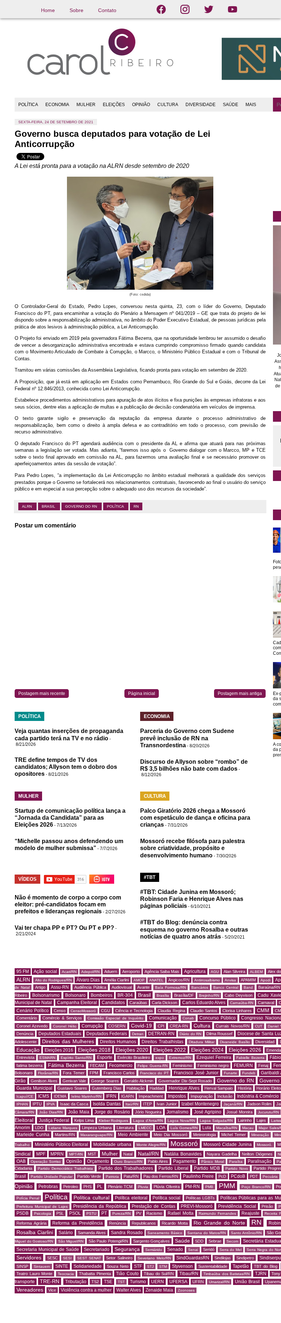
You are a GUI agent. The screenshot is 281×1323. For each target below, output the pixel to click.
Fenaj (263, 1065)
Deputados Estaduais (60, 1033)
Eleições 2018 (94, 1050)
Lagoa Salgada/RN (216, 1121)
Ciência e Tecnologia (134, 1010)
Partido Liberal (173, 1168)
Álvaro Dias (88, 979)
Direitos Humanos (118, 1041)
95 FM (22, 971)
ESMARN (47, 1058)
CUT (258, 1026)
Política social (166, 1197)
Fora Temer (74, 1073)
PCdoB (238, 1176)
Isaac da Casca (74, 1104)
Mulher (110, 1154)
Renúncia (117, 1223)
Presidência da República (99, 1206)
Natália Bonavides (183, 1154)
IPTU (37, 1104)
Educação (28, 1050)
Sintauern (42, 1266)
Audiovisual (122, 987)
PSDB (22, 1213)
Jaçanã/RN (233, 1104)
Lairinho (245, 1120)
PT (104, 1213)
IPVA (50, 1104)
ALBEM (256, 972)
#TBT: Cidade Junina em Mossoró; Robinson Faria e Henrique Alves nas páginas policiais (191, 899)
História (244, 1088)
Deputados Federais (106, 1033)
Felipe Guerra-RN (152, 1066)
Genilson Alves (44, 1081)
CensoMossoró (83, 1011)
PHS (87, 1186)
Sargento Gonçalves (151, 1241)
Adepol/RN (90, 972)
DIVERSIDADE (201, 104)
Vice (52, 1290)
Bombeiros (101, 995)
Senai (193, 1250)
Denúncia (24, 1033)
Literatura (125, 1127)
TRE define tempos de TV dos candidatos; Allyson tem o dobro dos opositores (66, 767)
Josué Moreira (239, 1112)
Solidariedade (88, 1266)
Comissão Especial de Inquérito (115, 1018)
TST (121, 1282)
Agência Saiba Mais (162, 971)
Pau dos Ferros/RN (160, 1176)
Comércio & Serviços (62, 1018)
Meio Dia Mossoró (170, 1134)
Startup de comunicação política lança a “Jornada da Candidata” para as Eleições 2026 (70, 818)
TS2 (95, 1281)
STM (163, 1266)
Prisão (267, 1206)
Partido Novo (236, 1168)
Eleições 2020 (132, 1050)
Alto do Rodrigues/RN (53, 980)
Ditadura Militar (201, 1042)
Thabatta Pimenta (95, 1273)
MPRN (57, 1154)
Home (48, 10)
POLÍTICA (28, 104)
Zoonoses (186, 1290)
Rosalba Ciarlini (34, 1232)
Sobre (76, 10)
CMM (263, 1010)
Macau (248, 1128)
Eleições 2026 (245, 1050)
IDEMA (60, 1096)
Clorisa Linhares (237, 1010)
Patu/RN (131, 1176)
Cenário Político (32, 1010)
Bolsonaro (75, 995)
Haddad (157, 1088)
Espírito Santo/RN (76, 1058)
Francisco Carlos (119, 1073)
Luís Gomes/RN (184, 1128)
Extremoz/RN (180, 1058)
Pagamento (184, 1161)
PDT (254, 1176)
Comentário (26, 1018)
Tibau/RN (188, 1273)
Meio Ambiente (133, 1134)
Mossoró (184, 1143)
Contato (107, 10)
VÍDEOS (27, 879)
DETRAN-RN (161, 1033)
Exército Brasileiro (133, 1057)
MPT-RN (76, 1154)
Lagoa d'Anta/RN (148, 1121)
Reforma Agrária (31, 1223)
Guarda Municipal (34, 1088)
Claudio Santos (203, 1010)
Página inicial (141, 693)
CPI (161, 1026)
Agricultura (195, 971)
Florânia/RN (48, 1073)
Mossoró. (264, 1145)
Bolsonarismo (46, 995)
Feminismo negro (213, 1065)
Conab (188, 1018)
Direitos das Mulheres (68, 1041)
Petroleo (70, 1186)
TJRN (260, 1273)
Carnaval (266, 1002)
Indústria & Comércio (258, 1096)
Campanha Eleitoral (77, 1002)
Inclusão (224, 1096)
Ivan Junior (166, 1104)
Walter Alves (128, 1290)
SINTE (61, 1266)
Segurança (127, 1249)
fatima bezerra (29, 1065)
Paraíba (236, 1161)
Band (248, 987)
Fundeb (248, 1073)
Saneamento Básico (164, 1233)
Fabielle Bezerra (250, 1058)
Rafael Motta (181, 1213)
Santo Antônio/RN (246, 1233)
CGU (105, 1010)
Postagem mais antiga (240, 693)
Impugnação (202, 1096)
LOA (161, 1127)
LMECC (145, 1128)
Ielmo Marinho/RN (86, 1096)
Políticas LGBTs (200, 1198)
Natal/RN (148, 1154)
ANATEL (156, 980)
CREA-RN (179, 1026)
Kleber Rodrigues (113, 1121)
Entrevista (25, 1057)
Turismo (138, 1281)
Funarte (230, 1073)
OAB (21, 1161)
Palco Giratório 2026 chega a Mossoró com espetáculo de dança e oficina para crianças (195, 818)
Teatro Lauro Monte (34, 1273)
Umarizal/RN (219, 1282)
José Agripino (207, 1112)
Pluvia (143, 1187)
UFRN (198, 1281)
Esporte (104, 1057)
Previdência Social (237, 1206)
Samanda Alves (92, 1232)
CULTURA (167, 104)
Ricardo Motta (175, 1223)
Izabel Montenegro (200, 1103)
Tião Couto (127, 1273)
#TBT (150, 877)
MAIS (251, 104)
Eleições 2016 (59, 1050)
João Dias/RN (51, 1112)
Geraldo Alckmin (138, 1081)
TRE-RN (49, 1281)
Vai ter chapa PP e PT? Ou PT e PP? (64, 928)
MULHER (85, 104)
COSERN (116, 1026)
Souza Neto (117, 1266)
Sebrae (215, 1241)
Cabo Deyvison (238, 995)
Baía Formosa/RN (170, 987)
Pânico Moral (212, 1161)
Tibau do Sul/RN (159, 1273)
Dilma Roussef (219, 1033)
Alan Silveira (234, 971)
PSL (60, 1213)
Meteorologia (204, 1134)
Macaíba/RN (226, 1128)
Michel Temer (233, 1134)
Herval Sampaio (219, 1088)
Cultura (202, 1026)
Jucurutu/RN (268, 1112)
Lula (206, 1127)
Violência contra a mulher (86, 1290)
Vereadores (29, 1290)
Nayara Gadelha (222, 1154)
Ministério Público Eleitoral (62, 1144)
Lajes (261, 1120)
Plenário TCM (120, 1186)
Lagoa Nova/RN (181, 1121)
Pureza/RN (121, 1213)
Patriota (112, 1176)
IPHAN (22, 1104)
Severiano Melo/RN (154, 1258)
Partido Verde (89, 1176)
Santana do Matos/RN (206, 1233)
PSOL (75, 1213)
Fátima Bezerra (66, 1065)
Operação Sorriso (46, 1161)
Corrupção (92, 1026)
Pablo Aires (158, 1161)
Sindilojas (222, 1258)
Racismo (154, 1213)
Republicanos (144, 1223)
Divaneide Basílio (235, 1042)
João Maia (78, 1112)
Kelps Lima (84, 1120)
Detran (137, 1034)
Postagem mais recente (41, 693)
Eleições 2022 (169, 1050)
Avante (143, 987)
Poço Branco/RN (255, 1187)
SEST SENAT (89, 1258)
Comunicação (163, 1018)
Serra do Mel (231, 1250)
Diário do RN (190, 1034)
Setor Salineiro (119, 1258)
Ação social (45, 971)
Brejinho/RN (209, 995)
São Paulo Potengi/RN (108, 1241)
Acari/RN (69, 972)
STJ (150, 1266)
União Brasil (247, 1281)
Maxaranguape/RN (96, 1135)
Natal (127, 1154)
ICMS (43, 1096)
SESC (52, 1258)
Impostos (177, 1096)
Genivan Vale (74, 1081)
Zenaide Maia (159, 1290)
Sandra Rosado (127, 1232)
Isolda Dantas (106, 1103)
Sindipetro (245, 1258)
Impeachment (151, 1096)
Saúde (182, 1241)
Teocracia (66, 1274)
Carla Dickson (164, 1002)
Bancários (199, 987)
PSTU (91, 1213)
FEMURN (243, 1065)
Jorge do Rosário (112, 1112)
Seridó (208, 1249)
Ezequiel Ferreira (213, 1057)
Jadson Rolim (259, 1104)
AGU (215, 972)
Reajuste (250, 1213)
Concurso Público (217, 1018)
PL (99, 1186)
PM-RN (192, 1186)
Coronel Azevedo (32, 1026)
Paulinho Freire (198, 1176)
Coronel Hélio (64, 1026)
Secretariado (96, 1249)
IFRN (111, 1096)
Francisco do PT (154, 1073)
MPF (40, 1154)
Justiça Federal (54, 1120)
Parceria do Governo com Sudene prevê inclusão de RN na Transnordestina (187, 738)
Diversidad (264, 1042)
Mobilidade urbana (112, 1144)
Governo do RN (81, 506)
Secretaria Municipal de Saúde (47, 1249)
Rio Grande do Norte (219, 1223)
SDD (199, 1241)
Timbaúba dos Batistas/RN (226, 1274)
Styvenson (182, 1266)
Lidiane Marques (63, 1128)
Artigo (40, 987)
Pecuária (270, 1176)
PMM (227, 1185)
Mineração (260, 1135)
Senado (175, 1249)
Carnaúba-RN (241, 1003)
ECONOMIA (57, 104)
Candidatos (113, 1002)
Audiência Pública (90, 987)
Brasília (163, 995)
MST (92, 1154)
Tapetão (241, 1266)
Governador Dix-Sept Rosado (185, 1081)
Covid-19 (141, 1026)
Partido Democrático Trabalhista (65, 1168)
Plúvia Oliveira (167, 1186)
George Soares (105, 1081)
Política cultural (91, 1197)
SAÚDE (230, 104)
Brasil (49, 506)
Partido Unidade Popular (51, 1176)
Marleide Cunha (32, 1134)
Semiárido (153, 1250)
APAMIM (248, 980)
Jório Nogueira (148, 1112)
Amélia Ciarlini (116, 980)
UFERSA (178, 1281)
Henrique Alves (184, 1088)
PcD (222, 1176)
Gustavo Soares (72, 1088)
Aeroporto (131, 971)
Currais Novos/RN (233, 1026)
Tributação (75, 1281)
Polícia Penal (27, 1198)
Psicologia (42, 1213)
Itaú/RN (131, 1104)
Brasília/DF (184, 995)
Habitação (136, 1088)
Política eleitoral (131, 1197)
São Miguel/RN (71, 1241)
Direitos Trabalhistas (162, 1041)
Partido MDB (207, 1168)
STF (138, 1266)
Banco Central (225, 987)
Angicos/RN (179, 980)
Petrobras (48, 1186)
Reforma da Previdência (77, 1223)
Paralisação (259, 1161)
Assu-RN (60, 987)
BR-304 (125, 995)
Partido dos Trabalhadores (125, 1168)
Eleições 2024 (207, 1050)
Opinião (74, 1161)
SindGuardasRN (192, 1257)
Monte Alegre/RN (150, 1145)
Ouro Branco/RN (128, 1161)
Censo (59, 1010)
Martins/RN (65, 1134)
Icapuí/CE (24, 1096)
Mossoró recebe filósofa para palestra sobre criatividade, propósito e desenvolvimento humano (192, 848)
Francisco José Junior (196, 1072)
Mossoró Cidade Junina (227, 1144)
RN (136, 506)
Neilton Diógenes (257, 1154)
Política (116, 506)
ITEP (147, 1104)
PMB (209, 1187)
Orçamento (98, 1161)
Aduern (110, 971)
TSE (108, 1281)
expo (160, 1058)
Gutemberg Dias (106, 1088)
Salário (66, 1232)
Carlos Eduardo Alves (203, 1002)
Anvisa (230, 980)
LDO (39, 1127)
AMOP (139, 980)
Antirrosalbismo (207, 980)
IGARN (127, 1096)
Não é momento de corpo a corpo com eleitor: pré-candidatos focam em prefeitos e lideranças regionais (68, 904)
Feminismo (182, 1065)
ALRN (27, 506)
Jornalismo (177, 1112)
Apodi (265, 980)
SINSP (22, 1266)
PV (138, 1213)
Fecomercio (120, 1065)
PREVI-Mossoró (197, 1206)
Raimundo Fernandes (217, 1213)
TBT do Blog (265, 1266)
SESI (67, 1258)
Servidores (28, 1257)
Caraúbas (138, 1002)
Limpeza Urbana (97, 1127)
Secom (232, 1241)
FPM (94, 1073)
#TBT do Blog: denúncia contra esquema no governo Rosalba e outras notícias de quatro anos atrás (194, 929)
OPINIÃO (141, 104)
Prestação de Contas (153, 1206)
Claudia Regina (171, 1010)
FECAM (97, 1065)
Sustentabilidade (212, 1266)
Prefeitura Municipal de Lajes (42, 1206)
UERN (157, 1281)
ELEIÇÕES (114, 104)
